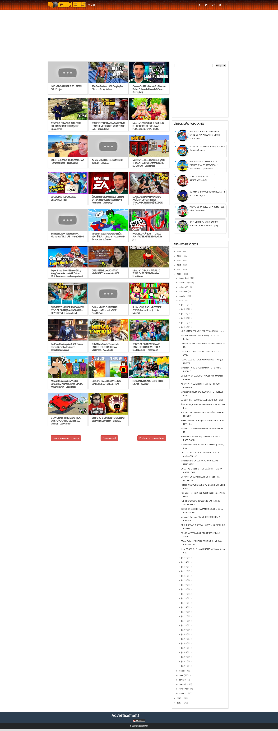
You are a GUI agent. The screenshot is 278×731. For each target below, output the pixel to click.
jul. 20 (184, 580)
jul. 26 (184, 327)
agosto (182, 296)
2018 (179, 698)
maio (181, 675)
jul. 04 (184, 652)
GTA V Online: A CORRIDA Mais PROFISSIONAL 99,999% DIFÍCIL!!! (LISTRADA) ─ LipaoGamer (204, 165)
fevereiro (183, 689)
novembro (183, 282)
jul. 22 (184, 571)
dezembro (183, 278)
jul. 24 (184, 562)
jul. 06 (184, 643)
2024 (179, 251)
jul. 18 (184, 589)
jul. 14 (184, 607)
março (182, 684)
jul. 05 (184, 648)
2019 (179, 274)
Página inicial (109, 438)
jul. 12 (184, 616)
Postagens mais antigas (151, 438)
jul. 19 (184, 585)
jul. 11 (184, 621)
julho (181, 300)
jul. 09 (184, 630)
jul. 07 (184, 639)
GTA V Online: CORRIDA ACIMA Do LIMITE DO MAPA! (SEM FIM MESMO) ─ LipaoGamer (206, 135)
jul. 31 (184, 304)
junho (181, 671)
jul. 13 (184, 612)
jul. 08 (184, 634)
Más (92, 5)
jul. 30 (184, 309)
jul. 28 (184, 318)
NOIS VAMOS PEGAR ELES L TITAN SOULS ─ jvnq (202, 331)
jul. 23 (184, 567)
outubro (182, 287)
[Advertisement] (139, 35)
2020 (179, 269)
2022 (179, 260)
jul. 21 (184, 576)
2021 (179, 265)
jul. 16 (184, 598)
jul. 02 (184, 661)
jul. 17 (184, 594)
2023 (179, 256)
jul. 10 (184, 625)
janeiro (182, 693)
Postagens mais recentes (66, 438)
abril (181, 680)
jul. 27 (184, 323)
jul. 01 (184, 666)
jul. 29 (184, 314)
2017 (179, 703)
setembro (183, 291)
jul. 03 (184, 657)
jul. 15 (184, 603)
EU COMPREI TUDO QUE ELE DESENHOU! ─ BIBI (202, 400)
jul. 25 (184, 558)
